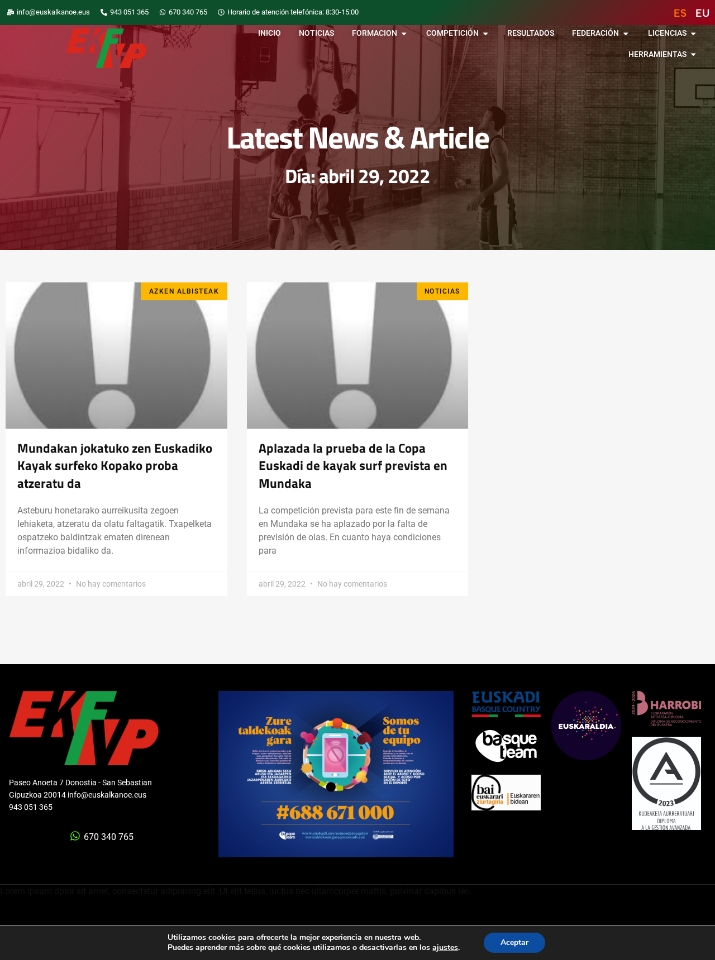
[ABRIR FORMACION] (404, 33)
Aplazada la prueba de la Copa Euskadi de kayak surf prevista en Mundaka (353, 466)
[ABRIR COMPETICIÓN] (485, 33)
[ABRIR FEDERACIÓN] (626, 33)
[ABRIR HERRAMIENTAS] (693, 55)
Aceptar (514, 942)
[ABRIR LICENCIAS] (693, 33)
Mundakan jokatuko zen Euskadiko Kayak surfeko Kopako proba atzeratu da (114, 466)
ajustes (445, 948)
